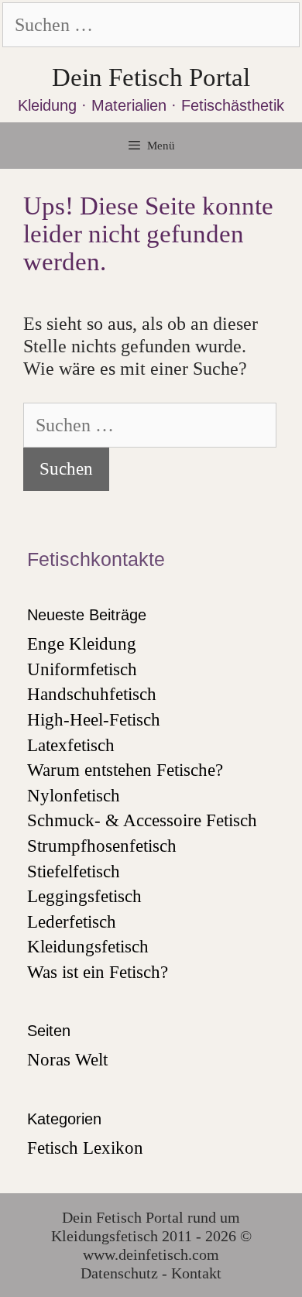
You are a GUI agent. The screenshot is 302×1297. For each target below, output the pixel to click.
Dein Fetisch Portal (151, 77)
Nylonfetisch (73, 795)
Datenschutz (119, 1273)
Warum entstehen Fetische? (125, 770)
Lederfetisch (71, 922)
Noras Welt (67, 1059)
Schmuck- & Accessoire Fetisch (142, 820)
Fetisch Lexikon (85, 1148)
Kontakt (196, 1273)
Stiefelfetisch (73, 871)
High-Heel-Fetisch (93, 719)
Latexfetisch (71, 745)
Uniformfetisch (82, 669)
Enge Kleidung (81, 644)
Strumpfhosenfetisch (102, 846)
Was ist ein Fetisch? (97, 972)
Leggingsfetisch (84, 896)
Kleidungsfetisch (88, 946)
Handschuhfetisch (91, 694)
